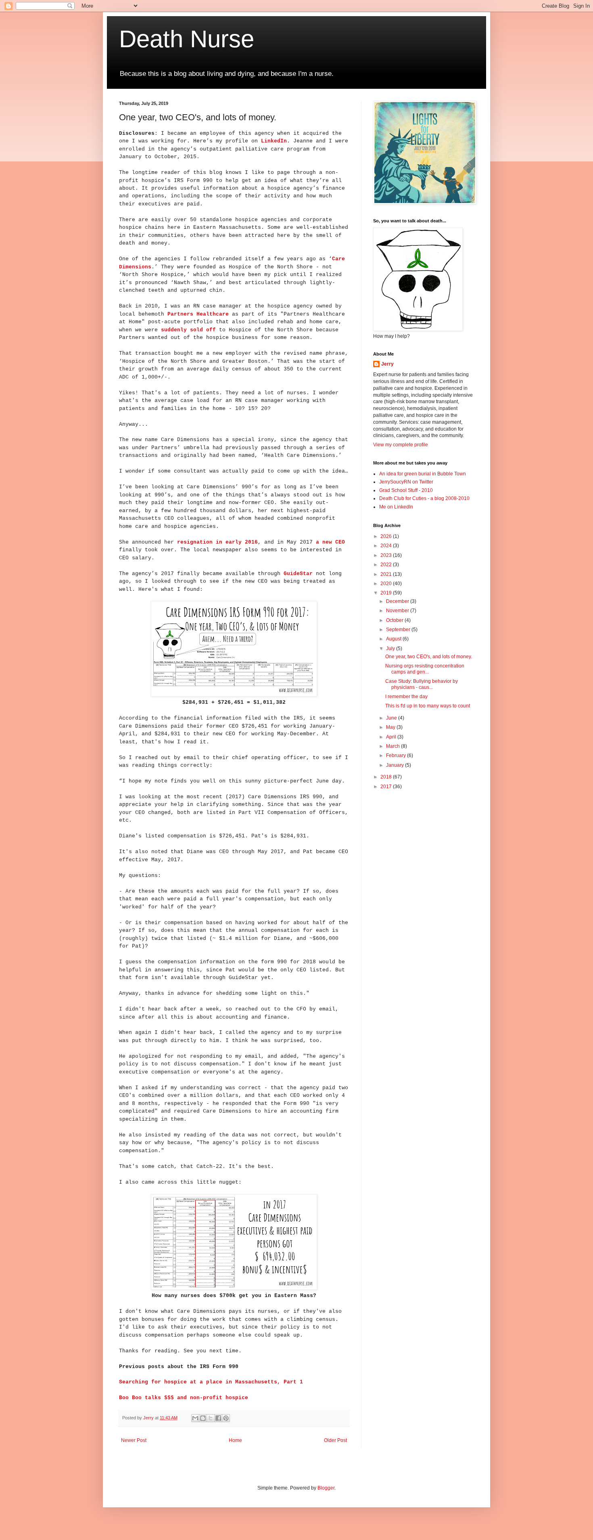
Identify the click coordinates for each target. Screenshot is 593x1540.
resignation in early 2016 (217, 542)
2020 (386, 583)
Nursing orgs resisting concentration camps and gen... (424, 668)
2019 (386, 593)
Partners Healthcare (198, 314)
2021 (386, 574)
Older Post (335, 1440)
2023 (386, 555)
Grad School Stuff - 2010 (406, 490)
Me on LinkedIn (396, 507)
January (395, 765)
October (395, 620)
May (391, 727)
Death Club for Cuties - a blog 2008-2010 (424, 498)
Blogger (325, 1488)
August (394, 639)
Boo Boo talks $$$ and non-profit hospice (183, 1398)
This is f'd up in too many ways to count (427, 706)
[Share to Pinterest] (226, 1418)
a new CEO (330, 542)
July (391, 648)
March (393, 746)
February (396, 755)
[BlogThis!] (203, 1418)
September (398, 629)
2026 (386, 536)
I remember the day (406, 696)
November (398, 610)
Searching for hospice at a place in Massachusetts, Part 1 (211, 1382)
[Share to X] (211, 1418)
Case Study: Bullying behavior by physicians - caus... (421, 684)
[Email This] (195, 1418)
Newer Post (133, 1440)
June (392, 718)
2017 (386, 786)
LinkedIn (274, 141)
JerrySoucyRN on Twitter (406, 482)
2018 (386, 777)
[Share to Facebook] (218, 1418)
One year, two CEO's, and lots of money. (428, 656)
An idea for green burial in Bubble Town (422, 474)
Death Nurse (186, 38)
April (391, 737)
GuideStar (298, 574)
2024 (386, 545)
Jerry (387, 364)
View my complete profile (400, 445)
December (398, 601)
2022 (386, 564)
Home (235, 1440)
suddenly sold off (188, 330)
